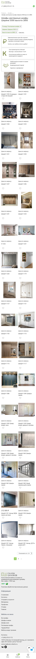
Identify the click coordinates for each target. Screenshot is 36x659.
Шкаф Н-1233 (22, 214)
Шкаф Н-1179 (22, 274)
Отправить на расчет (7, 599)
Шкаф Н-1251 (5, 154)
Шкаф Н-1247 (5, 184)
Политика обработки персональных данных (14, 587)
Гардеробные (5, 628)
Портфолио (4, 604)
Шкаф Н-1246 (22, 184)
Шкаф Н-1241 (5, 214)
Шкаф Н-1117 (22, 363)
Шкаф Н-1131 (22, 303)
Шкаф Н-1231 (22, 244)
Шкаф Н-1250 (22, 154)
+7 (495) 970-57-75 (7, 637)
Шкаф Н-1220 (5, 274)
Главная (3, 609)
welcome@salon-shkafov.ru (9, 644)
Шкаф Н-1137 (5, 303)
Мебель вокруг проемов (8, 630)
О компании (4, 595)
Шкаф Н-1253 (22, 124)
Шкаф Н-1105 (5, 333)
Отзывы (3, 607)
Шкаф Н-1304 (5, 124)
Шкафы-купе (5, 623)
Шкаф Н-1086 (5, 393)
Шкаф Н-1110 (22, 333)
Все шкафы (4, 618)
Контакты (4, 597)
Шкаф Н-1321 (22, 94)
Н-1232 (3, 244)
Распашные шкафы (7, 625)
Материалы (4, 602)
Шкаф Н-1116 (5, 363)
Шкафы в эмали (6, 620)
